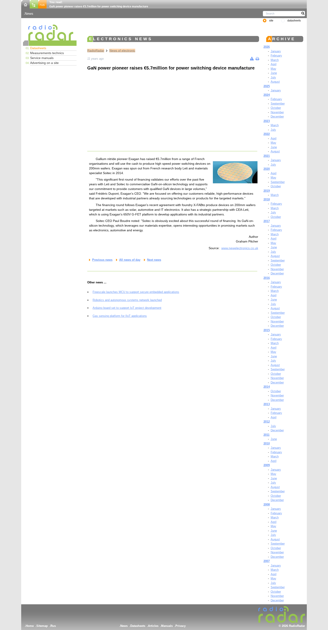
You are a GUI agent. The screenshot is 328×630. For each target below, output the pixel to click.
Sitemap (42, 626)
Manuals (167, 626)
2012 (267, 421)
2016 (267, 278)
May (273, 68)
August (275, 81)
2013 (267, 404)
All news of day (129, 259)
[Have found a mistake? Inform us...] (252, 58)
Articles (153, 626)
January (276, 51)
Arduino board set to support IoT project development (127, 308)
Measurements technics (47, 53)
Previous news (102, 259)
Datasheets (38, 48)
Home (30, 626)
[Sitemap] (34, 4)
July (273, 77)
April (273, 64)
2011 (267, 434)
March (275, 60)
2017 (267, 221)
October (276, 108)
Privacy (180, 626)
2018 (267, 199)
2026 (267, 46)
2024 (267, 95)
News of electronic (122, 50)
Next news (154, 259)
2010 (267, 443)
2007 (267, 561)
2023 (267, 121)
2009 (267, 465)
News (29, 13)
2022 (267, 134)
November (277, 112)
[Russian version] (42, 4)
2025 (267, 86)
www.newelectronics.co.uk (239, 248)
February (276, 55)
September (278, 103)
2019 (267, 190)
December (277, 116)
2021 (267, 156)
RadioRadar (95, 50)
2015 (267, 330)
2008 (267, 504)
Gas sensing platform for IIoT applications (120, 316)
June (274, 73)
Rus (53, 626)
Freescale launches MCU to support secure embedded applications (136, 292)
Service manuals (42, 58)
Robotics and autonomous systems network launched (127, 300)
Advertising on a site (44, 63)
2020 (267, 169)
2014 (267, 386)
